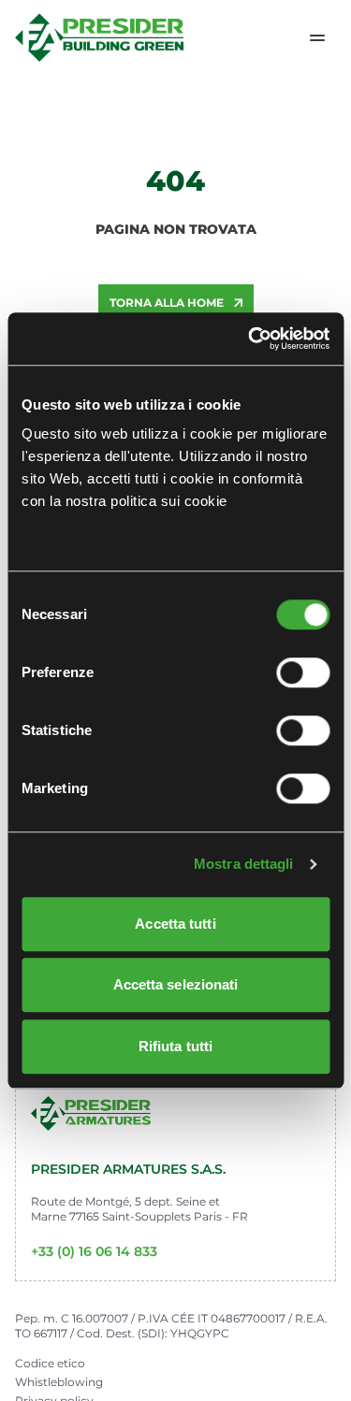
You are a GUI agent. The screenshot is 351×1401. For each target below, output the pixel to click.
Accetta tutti (175, 924)
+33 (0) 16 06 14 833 (94, 1251)
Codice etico (50, 1363)
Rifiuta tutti (175, 1046)
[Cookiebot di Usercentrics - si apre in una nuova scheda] (249, 338)
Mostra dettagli (244, 864)
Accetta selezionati (176, 984)
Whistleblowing (59, 1382)
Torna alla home (167, 303)
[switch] (302, 672)
